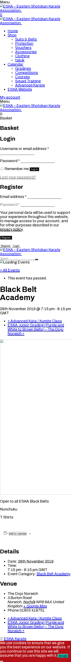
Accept (63, 655)
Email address (13, 197)
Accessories (26, 52)
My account (10, 97)
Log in (34, 169)
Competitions (26, 73)
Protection (24, 43)
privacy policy (11, 229)
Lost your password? (18, 177)
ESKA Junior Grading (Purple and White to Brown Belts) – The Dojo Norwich (36, 329)
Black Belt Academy (53, 574)
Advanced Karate (30, 85)
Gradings (23, 68)
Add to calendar (17, 533)
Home (13, 31)
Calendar (15, 64)
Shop (12, 35)
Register (6, 237)
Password (10, 161)
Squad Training (28, 81)
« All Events (10, 270)
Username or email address (24, 149)
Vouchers (23, 47)
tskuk (19, 60)
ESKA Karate (15, 639)
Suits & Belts (26, 39)
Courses (22, 77)
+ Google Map (35, 606)
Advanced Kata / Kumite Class (35, 321)
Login (16, 246)
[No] (1, 661)
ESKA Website (20, 89)
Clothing (22, 56)
